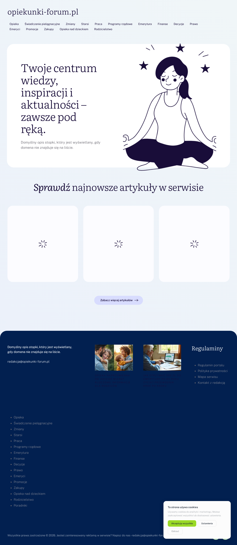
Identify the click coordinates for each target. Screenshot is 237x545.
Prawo (194, 24)
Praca (98, 24)
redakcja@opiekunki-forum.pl (28, 361)
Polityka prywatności (213, 371)
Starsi (85, 24)
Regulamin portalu (211, 365)
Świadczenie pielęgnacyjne (42, 24)
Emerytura (145, 24)
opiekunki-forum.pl (42, 11)
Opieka (14, 24)
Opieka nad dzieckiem (74, 29)
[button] (118, 300)
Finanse (163, 24)
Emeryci (15, 29)
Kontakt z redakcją (211, 382)
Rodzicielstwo (103, 29)
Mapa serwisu (208, 377)
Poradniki (20, 505)
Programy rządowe (120, 24)
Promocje (32, 29)
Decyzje (179, 24)
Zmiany (70, 24)
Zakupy (49, 29)
